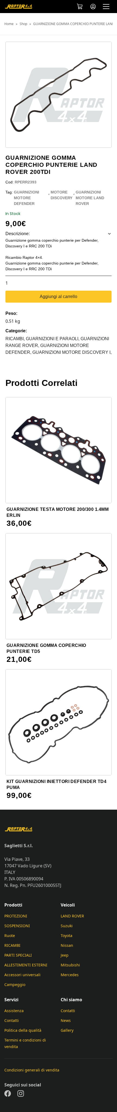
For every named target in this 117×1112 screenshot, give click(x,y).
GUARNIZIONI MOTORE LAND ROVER (90, 198)
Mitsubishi (70, 964)
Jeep (65, 955)
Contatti (11, 1020)
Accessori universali (22, 974)
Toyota (66, 935)
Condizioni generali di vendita (31, 1070)
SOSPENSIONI (17, 925)
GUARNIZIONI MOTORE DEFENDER (26, 198)
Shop (23, 24)
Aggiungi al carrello (58, 296)
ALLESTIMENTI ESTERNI (25, 964)
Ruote (9, 935)
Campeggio (14, 984)
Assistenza (14, 1010)
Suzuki (67, 925)
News (66, 1020)
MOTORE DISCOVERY (61, 195)
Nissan (67, 945)
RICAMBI (12, 945)
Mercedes (70, 974)
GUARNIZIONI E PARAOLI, (53, 338)
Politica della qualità (22, 1030)
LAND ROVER (72, 916)
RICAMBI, (15, 338)
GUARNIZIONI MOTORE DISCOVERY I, (72, 352)
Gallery (67, 1030)
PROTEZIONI (15, 916)
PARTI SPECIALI (18, 955)
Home (9, 24)
